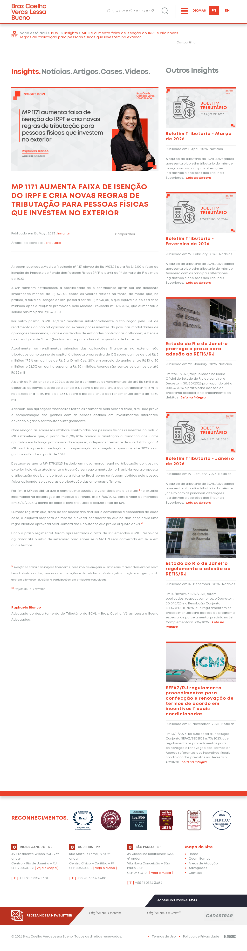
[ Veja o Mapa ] (46, 868)
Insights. (26, 72)
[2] (141, 523)
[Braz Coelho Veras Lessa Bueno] (28, 12)
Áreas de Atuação (203, 863)
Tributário (53, 243)
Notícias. (56, 72)
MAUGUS (230, 936)
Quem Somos (199, 858)
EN (227, 10)
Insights (63, 233)
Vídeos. (137, 72)
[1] (139, 490)
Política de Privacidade (201, 936)
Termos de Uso (164, 936)
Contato (195, 873)
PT (214, 10)
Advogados (198, 868)
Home (193, 854)
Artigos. (86, 72)
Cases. (112, 72)
